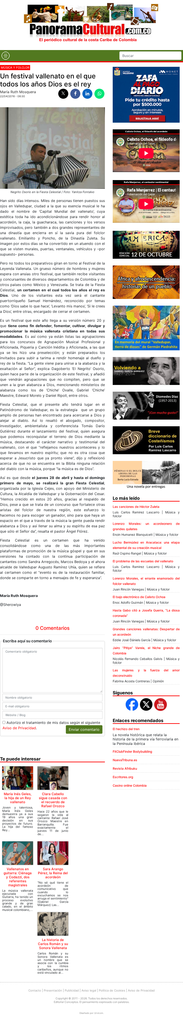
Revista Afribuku (125, 768)
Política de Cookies (112, 990)
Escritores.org (123, 777)
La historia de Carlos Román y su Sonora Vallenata (53, 944)
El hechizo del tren (126, 729)
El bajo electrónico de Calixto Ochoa (139, 597)
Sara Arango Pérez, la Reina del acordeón (53, 873)
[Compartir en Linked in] (87, 94)
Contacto (34, 990)
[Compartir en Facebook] (75, 94)
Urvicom (98, 1013)
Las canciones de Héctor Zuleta (136, 506)
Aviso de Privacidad (19, 728)
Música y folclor (15, 67)
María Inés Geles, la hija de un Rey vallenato (17, 798)
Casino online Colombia (130, 785)
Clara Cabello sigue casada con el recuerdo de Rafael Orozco (53, 800)
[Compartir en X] (63, 94)
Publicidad (72, 990)
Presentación (53, 990)
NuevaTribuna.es (125, 760)
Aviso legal (88, 990)
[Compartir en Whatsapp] (99, 94)
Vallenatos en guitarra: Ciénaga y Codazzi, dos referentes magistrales (18, 877)
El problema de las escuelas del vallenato (143, 561)
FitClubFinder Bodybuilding (132, 751)
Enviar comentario (84, 729)
